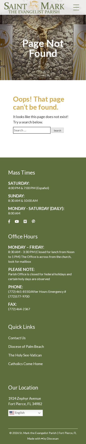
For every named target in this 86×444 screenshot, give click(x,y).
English (19, 413)
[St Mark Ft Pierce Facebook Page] (9, 221)
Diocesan (53, 438)
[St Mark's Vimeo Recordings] (25, 221)
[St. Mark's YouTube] (17, 221)
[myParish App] (33, 221)
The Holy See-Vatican (25, 355)
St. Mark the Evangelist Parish (38, 433)
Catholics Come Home (25, 363)
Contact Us (17, 338)
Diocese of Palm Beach (26, 346)
